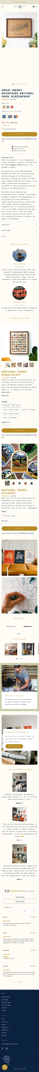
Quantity (6, 422)
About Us (5, 1021)
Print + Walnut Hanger (11, 414)
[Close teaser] (8, 1064)
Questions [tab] (7, 907)
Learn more (6, 392)
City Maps (5, 999)
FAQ (3, 1019)
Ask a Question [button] (20, 901)
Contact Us (5, 1027)
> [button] (24, 982)
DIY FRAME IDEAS (14, 746)
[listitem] (19, 2)
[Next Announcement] (35, 2)
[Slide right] (35, 365)
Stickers (4, 1007)
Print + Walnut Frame (11, 409)
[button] (5, 1067)
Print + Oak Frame (28, 409)
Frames (4, 1010)
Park (4, 511)
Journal (4, 1024)
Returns (4, 1032)
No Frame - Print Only (11, 405)
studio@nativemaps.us (10, 1044)
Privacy (4, 1035)
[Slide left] (4, 365)
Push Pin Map (6, 1005)
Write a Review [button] (20, 897)
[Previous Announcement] (4, 2)
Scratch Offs (6, 997)
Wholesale (5, 1030)
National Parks (6, 1002)
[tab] (18, 633)
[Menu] (2, 7)
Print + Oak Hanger (10, 417)
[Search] (36, 7)
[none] (4, 107)
